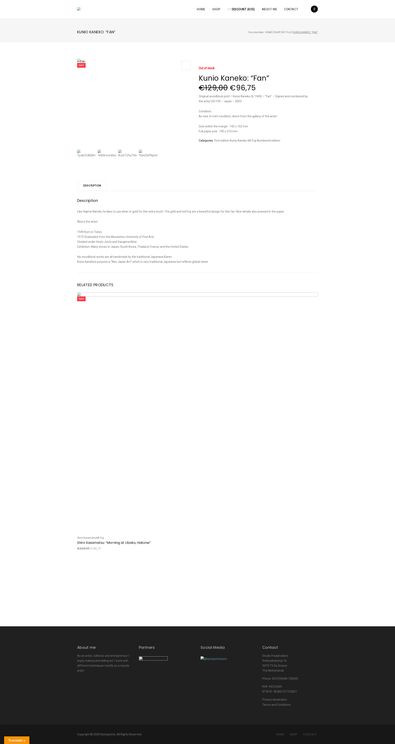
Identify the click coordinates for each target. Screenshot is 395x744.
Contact (291, 9)
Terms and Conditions (276, 704)
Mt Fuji (286, 32)
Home (201, 9)
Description (92, 185)
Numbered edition (268, 140)
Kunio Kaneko (238, 140)
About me (269, 9)
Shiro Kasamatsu (87, 537)
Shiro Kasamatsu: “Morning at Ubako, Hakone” (114, 542)
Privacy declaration (274, 699)
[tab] (92, 185)
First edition (221, 140)
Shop (216, 9)
